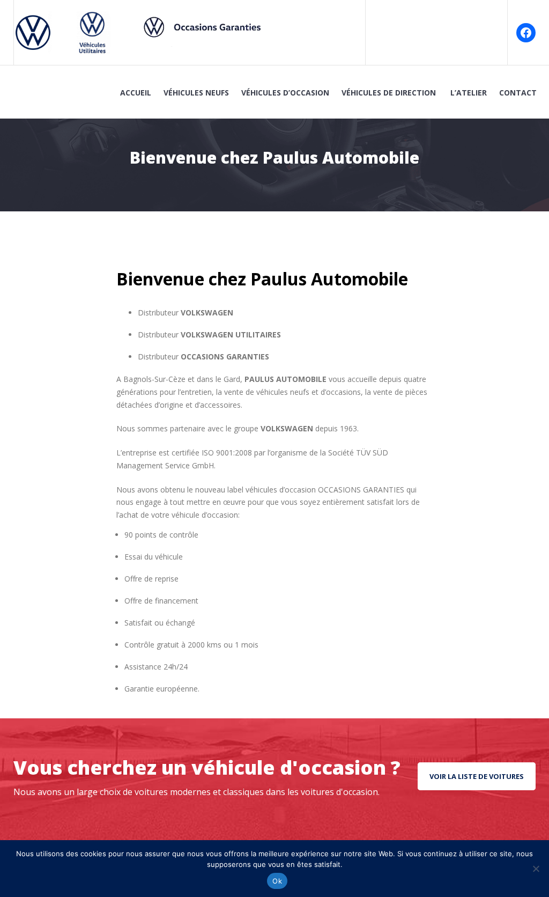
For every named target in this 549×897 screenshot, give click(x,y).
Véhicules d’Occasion (285, 92)
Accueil (135, 92)
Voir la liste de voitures (476, 776)
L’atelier (468, 92)
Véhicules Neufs (196, 92)
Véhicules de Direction (390, 92)
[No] (535, 868)
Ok (277, 881)
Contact (518, 92)
